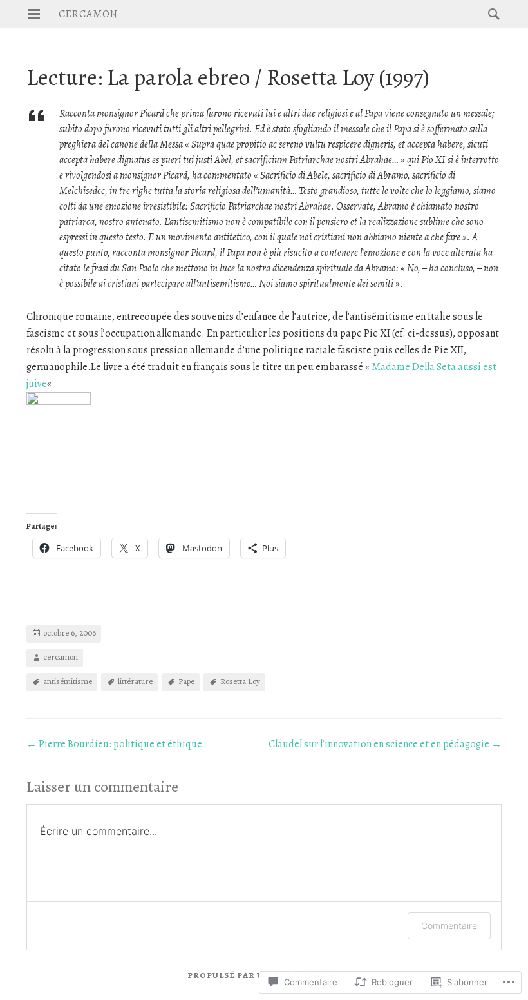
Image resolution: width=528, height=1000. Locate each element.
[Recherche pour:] (491, 13)
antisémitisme (67, 681)
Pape (186, 681)
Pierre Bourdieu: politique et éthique (114, 744)
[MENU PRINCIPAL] (34, 14)
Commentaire (449, 925)
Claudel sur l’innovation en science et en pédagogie (385, 744)
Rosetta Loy (240, 681)
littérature (135, 681)
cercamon (88, 14)
